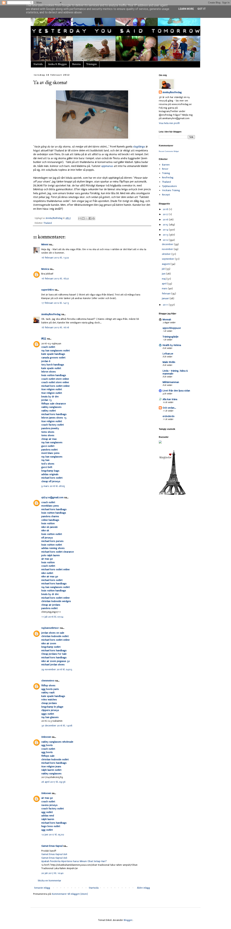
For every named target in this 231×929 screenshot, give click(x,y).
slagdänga (139, 146)
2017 (166, 214)
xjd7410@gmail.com (52, 497)
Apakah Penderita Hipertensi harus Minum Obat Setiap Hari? (74, 861)
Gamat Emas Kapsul (52, 846)
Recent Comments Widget (169, 151)
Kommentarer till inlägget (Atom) (70, 894)
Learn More (186, 8)
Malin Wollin (169, 362)
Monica (45, 269)
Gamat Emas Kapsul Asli (54, 854)
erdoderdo (169, 416)
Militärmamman (171, 382)
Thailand (47, 223)
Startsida (38, 64)
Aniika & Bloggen (57, 64)
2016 (166, 219)
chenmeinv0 (48, 680)
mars (165, 288)
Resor (165, 168)
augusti (166, 264)
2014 (166, 229)
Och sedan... (169, 407)
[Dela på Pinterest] (93, 218)
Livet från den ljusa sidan (176, 390)
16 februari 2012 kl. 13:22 (55, 257)
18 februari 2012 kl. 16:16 (55, 327)
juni (164, 273)
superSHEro (47, 289)
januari (166, 298)
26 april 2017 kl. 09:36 (53, 781)
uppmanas (107, 166)
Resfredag (167, 177)
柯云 (43, 338)
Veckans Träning (171, 190)
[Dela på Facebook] (90, 218)
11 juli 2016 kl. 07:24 (52, 616)
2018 (166, 209)
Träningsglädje (170, 336)
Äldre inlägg (143, 887)
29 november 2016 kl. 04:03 (56, 669)
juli (163, 268)
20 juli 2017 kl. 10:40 (52, 873)
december (168, 244)
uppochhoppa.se (172, 328)
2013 (166, 234)
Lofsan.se (168, 353)
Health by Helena (172, 345)
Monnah (167, 319)
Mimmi (44, 244)
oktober (166, 254)
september (168, 259)
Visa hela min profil (169, 123)
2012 (166, 240)
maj (164, 278)
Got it (201, 8)
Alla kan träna (170, 399)
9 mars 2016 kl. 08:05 (53, 486)
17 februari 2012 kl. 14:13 (55, 303)
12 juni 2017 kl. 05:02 (52, 834)
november (168, 249)
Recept (166, 194)
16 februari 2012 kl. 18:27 (55, 278)
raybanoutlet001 (50, 628)
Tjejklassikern (169, 186)
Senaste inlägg (42, 887)
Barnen (166, 164)
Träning (166, 173)
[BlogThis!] (83, 218)
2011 (166, 304)
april (164, 283)
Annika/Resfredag (51, 314)
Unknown (46, 737)
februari (166, 293)
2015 (166, 224)
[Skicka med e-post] (80, 218)
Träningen (91, 64)
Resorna (76, 64)
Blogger (128, 920)
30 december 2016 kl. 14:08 (56, 725)
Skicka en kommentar (49, 880)
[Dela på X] (86, 218)
